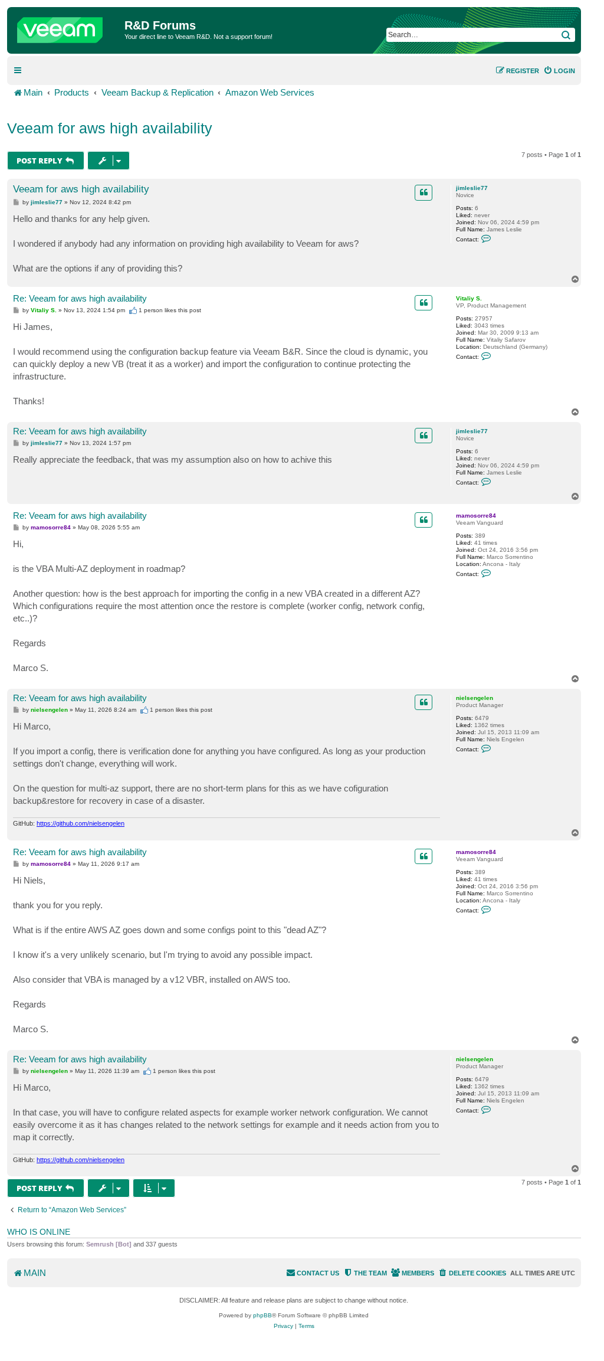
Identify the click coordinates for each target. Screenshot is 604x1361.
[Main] (67, 27)
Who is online (38, 1231)
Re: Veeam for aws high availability (80, 298)
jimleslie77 (472, 188)
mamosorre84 (476, 515)
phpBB (262, 1315)
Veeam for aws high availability (109, 128)
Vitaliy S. (469, 298)
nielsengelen (474, 698)
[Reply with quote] (423, 192)
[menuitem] (559, 71)
